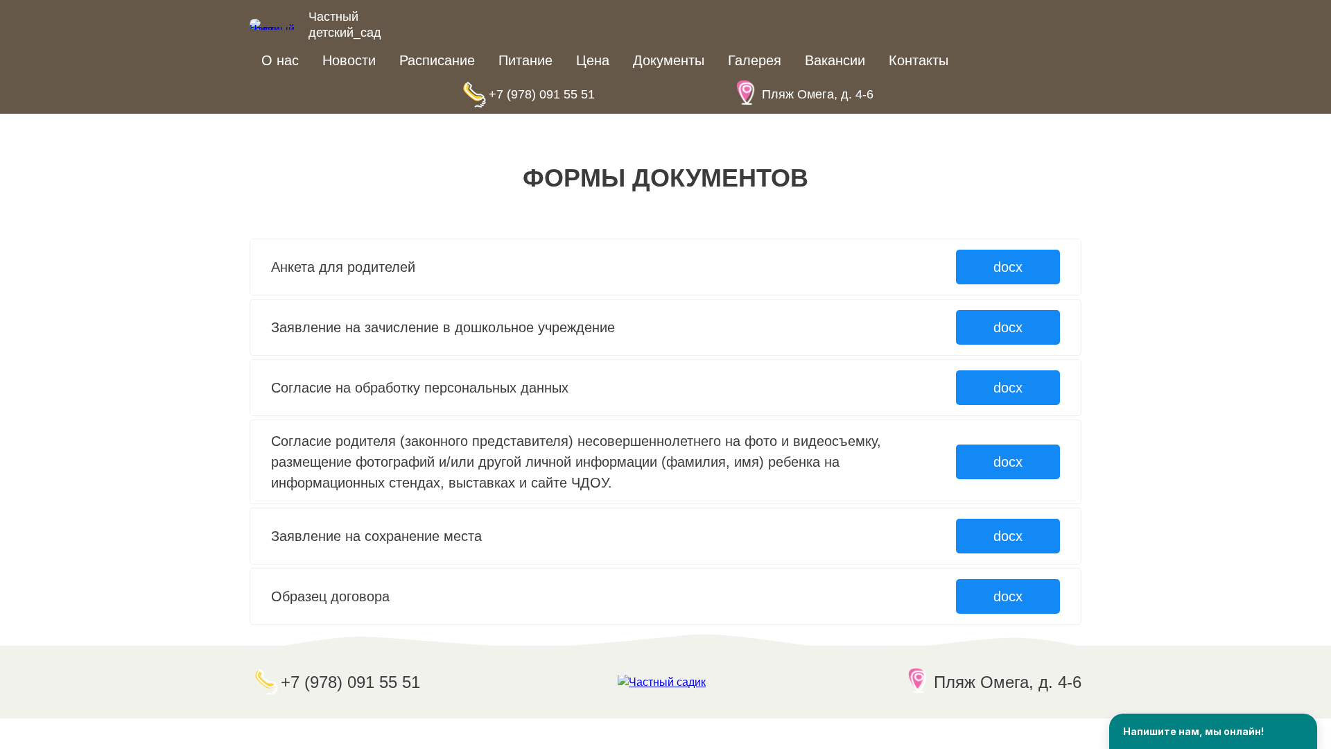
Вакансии (835, 60)
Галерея (754, 60)
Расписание (437, 60)
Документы (668, 60)
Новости (349, 60)
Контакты (918, 60)
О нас (280, 60)
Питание (525, 60)
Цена (592, 60)
